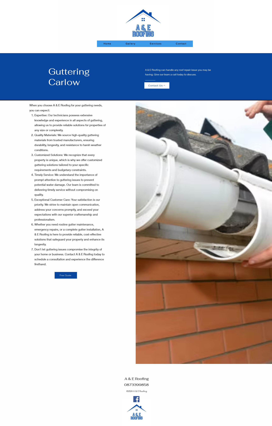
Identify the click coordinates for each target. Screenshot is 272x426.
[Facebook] (136, 399)
